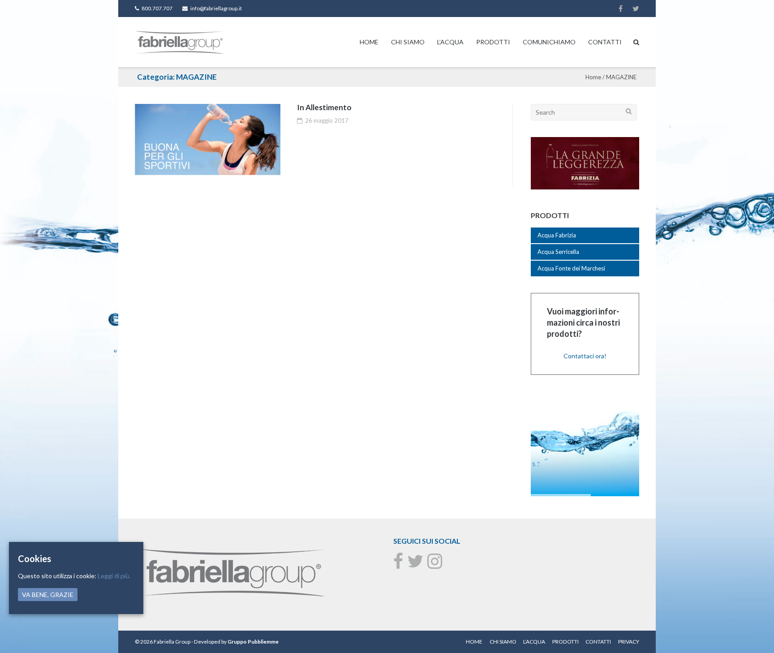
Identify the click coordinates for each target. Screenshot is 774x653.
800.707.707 (157, 8)
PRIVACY (628, 641)
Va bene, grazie (47, 594)
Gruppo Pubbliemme (253, 641)
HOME (369, 42)
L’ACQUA (450, 42)
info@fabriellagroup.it (216, 8)
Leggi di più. (114, 576)
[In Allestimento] (207, 139)
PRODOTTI (493, 42)
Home (593, 77)
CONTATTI (605, 42)
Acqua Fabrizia (557, 235)
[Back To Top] (752, 631)
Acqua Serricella (558, 251)
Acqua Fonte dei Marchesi (571, 268)
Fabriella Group (172, 641)
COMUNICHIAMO (549, 42)
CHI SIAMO (408, 42)
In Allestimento (324, 107)
